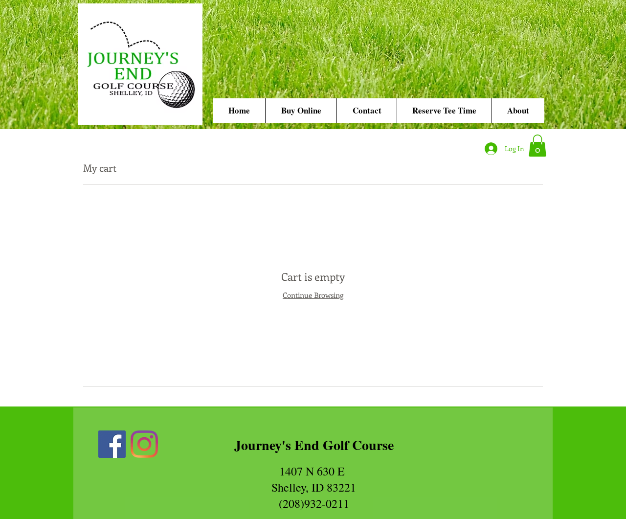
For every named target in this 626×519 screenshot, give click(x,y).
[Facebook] (112, 444)
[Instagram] (144, 444)
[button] (537, 146)
